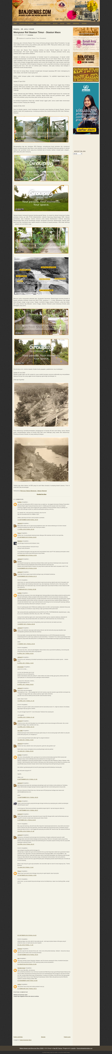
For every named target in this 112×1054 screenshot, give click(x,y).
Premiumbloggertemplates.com (84, 1048)
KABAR (68, 23)
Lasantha (73, 1048)
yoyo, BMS (20, 730)
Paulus (19, 533)
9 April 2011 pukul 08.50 (26, 684)
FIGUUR (62, 23)
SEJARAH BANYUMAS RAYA (43, 23)
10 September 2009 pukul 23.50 (28, 519)
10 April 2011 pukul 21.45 (26, 700)
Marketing (20, 541)
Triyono (19, 871)
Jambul (19, 984)
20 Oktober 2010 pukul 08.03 (27, 537)
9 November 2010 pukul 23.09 (27, 568)
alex (19, 958)
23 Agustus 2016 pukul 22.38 (27, 964)
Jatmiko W (20, 523)
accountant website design (64, 1052)
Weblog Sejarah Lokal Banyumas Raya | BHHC (31, 1048)
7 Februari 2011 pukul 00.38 (27, 589)
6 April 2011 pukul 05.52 (26, 653)
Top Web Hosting (46, 1052)
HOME (15, 23)
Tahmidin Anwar (21, 968)
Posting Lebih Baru (18, 1037)
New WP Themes (57, 1048)
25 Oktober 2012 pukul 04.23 (27, 935)
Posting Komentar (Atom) (25, 1040)
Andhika (19, 502)
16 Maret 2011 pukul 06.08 (26, 624)
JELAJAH (55, 23)
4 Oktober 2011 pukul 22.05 (27, 820)
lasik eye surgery (54, 1052)
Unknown (20, 948)
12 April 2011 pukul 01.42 (26, 717)
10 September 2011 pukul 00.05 (28, 797)
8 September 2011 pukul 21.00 (27, 779)
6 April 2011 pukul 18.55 (26, 663)
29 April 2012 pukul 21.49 (26, 831)
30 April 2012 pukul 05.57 (26, 844)
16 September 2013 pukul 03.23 (28, 954)
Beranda (43, 1037)
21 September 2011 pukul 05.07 (28, 810)
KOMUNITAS (76, 23)
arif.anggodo (21, 666)
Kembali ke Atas (41, 494)
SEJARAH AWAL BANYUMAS (26, 23)
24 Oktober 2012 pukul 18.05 (27, 875)
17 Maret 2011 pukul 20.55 (26, 644)
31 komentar (30, 34)
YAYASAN (84, 23)
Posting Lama (67, 1037)
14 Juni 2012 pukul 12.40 (25, 867)
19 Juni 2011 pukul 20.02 (25, 751)
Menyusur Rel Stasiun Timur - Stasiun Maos (37, 32)
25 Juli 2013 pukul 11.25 (25, 945)
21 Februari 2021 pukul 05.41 (27, 988)
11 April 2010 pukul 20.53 (26, 529)
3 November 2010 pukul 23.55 (27, 555)
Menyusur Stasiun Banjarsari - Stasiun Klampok (33, 490)
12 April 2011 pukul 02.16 (26, 727)
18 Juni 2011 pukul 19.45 (25, 740)
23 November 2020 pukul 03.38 (27, 980)
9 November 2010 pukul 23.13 (27, 576)
